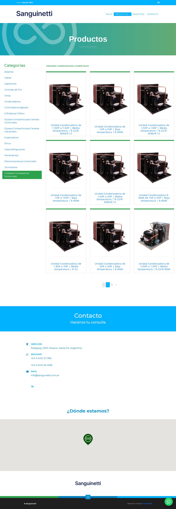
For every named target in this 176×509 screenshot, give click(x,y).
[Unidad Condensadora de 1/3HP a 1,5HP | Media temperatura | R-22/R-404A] (154, 230)
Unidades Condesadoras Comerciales (16, 175)
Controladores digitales (16, 107)
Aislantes (8, 72)
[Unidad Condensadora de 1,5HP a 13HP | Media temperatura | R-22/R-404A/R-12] (154, 93)
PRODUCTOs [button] (122, 14)
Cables (7, 78)
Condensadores (12, 101)
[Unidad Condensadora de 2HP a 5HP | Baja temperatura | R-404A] (110, 230)
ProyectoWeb (147, 503)
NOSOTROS (138, 14)
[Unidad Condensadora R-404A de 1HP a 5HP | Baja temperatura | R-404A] (154, 162)
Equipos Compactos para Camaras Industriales (21, 130)
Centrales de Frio (13, 89)
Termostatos (10, 167)
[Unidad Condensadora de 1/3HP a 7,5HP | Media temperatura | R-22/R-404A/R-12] (66, 93)
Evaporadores (11, 137)
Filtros (7, 143)
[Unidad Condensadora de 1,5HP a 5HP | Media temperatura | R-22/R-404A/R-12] (110, 162)
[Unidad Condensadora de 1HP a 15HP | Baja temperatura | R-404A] (66, 162)
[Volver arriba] (88, 497)
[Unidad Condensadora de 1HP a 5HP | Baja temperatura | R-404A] (110, 93)
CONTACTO (152, 14)
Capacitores (10, 84)
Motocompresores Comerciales (20, 161)
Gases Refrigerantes (14, 149)
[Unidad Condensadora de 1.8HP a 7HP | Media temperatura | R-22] (66, 230)
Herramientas (11, 155)
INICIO (110, 14)
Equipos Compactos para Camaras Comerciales (21, 121)
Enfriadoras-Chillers (14, 113)
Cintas (7, 95)
